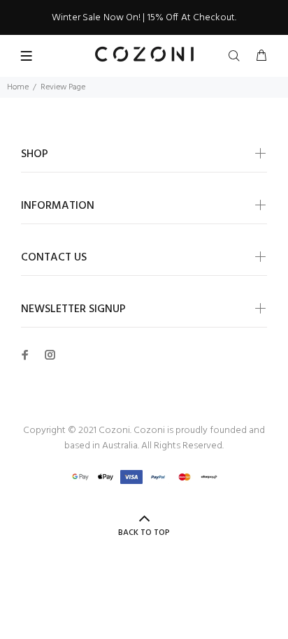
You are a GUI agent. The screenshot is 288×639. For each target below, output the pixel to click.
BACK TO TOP (144, 533)
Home (18, 87)
